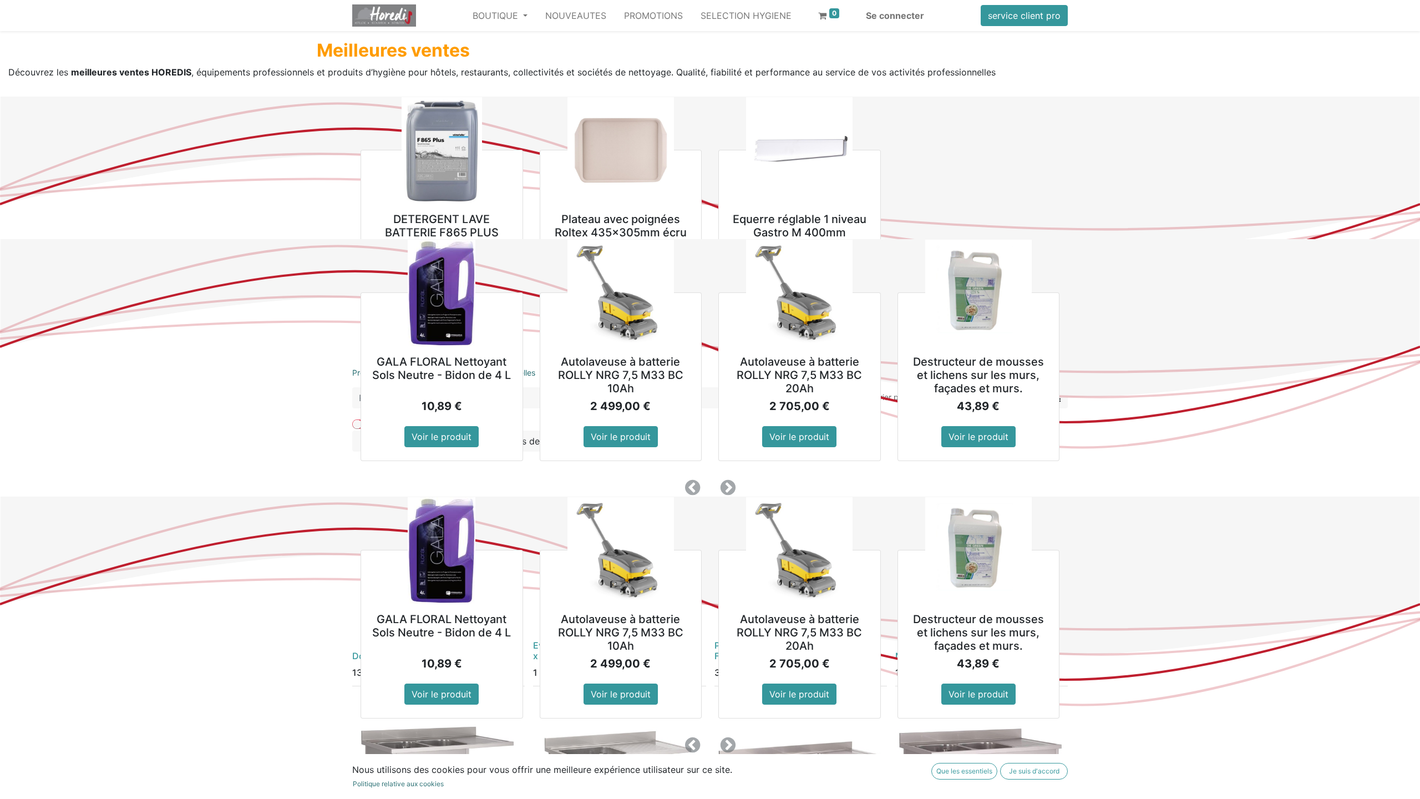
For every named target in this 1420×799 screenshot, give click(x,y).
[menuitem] (575, 15)
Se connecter (895, 15)
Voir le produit (441, 436)
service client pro (1024, 15)
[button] (692, 488)
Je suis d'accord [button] (1034, 771)
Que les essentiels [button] (964, 771)
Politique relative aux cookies (398, 784)
